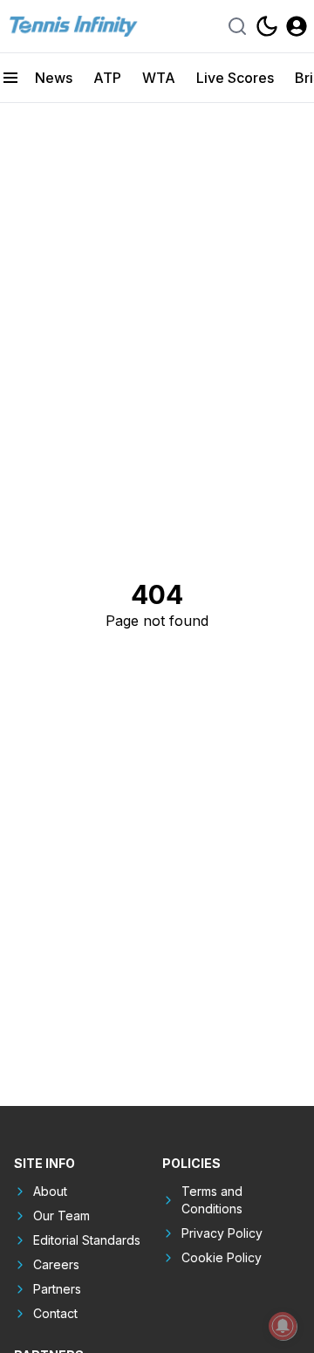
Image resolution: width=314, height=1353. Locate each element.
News (53, 77)
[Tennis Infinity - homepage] (72, 26)
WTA (158, 77)
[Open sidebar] (10, 77)
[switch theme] (267, 26)
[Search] (237, 26)
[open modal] (296, 26)
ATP (107, 77)
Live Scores (235, 77)
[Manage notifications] (283, 1326)
